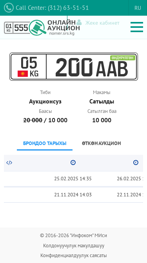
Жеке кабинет (102, 22)
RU (137, 7)
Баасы (45, 111)
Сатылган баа (101, 111)
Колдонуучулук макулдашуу (73, 245)
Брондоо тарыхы (44, 143)
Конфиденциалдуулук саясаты (73, 255)
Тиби (45, 92)
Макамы (102, 92)
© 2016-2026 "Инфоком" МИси (73, 235)
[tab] (45, 144)
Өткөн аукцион (101, 143)
